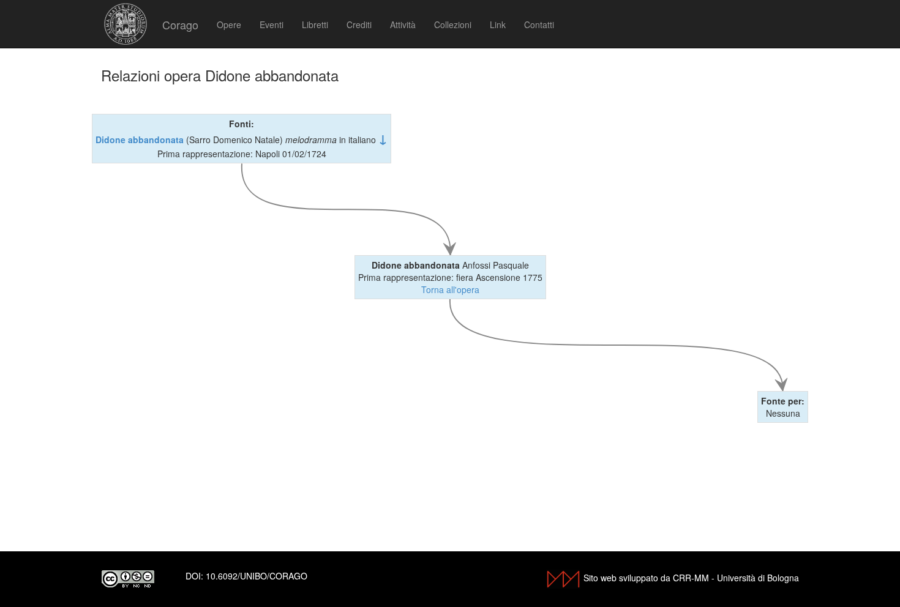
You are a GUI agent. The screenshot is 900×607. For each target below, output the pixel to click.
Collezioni (452, 24)
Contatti (539, 24)
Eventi (271, 24)
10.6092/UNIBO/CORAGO (256, 576)
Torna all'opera (450, 289)
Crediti (359, 24)
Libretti (315, 24)
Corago (180, 24)
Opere (229, 24)
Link (498, 24)
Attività (403, 24)
